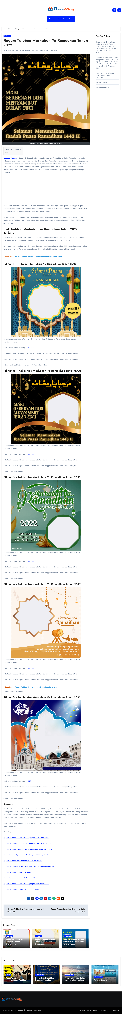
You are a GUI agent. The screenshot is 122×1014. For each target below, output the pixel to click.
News (71, 19)
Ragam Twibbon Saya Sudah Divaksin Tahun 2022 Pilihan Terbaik (28, 849)
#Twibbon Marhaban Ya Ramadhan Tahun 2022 (41, 50)
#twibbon (21, 50)
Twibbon (7, 36)
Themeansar (37, 1010)
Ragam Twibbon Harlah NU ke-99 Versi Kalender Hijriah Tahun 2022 (29, 866)
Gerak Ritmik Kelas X (103, 87)
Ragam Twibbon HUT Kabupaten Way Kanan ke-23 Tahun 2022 (16, 942)
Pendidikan (62, 19)
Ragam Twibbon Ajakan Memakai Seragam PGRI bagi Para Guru (27, 855)
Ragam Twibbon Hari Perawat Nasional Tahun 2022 (23, 861)
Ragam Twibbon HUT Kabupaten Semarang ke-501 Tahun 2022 (27, 843)
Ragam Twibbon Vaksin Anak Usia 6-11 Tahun (20, 878)
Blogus (27, 1010)
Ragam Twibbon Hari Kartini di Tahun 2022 (19, 872)
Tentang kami (92, 1010)
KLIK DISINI (30, 348)
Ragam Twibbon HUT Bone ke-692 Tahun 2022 (21, 889)
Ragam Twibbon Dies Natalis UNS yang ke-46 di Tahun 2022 (26, 838)
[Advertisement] (46, 190)
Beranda (52, 19)
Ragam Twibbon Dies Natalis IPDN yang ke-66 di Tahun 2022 (26, 884)
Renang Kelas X (101, 82)
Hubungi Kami (115, 1010)
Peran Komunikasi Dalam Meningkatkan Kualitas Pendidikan (105, 75)
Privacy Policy (104, 1010)
